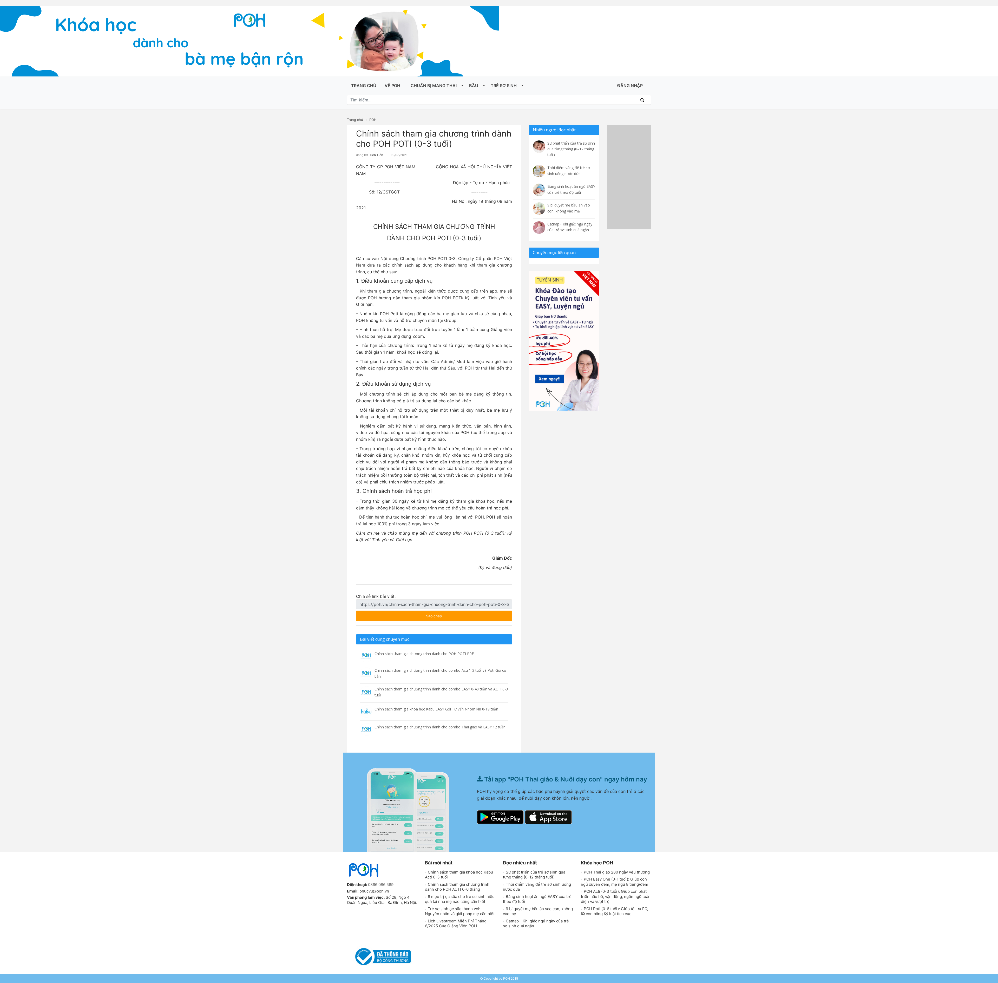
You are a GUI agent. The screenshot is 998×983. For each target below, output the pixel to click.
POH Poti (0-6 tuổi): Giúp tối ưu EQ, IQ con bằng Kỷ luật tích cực (614, 911)
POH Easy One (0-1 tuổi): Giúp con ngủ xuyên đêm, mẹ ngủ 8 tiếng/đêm (614, 882)
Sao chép (449, 614)
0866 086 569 (380, 884)
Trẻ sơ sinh (504, 85)
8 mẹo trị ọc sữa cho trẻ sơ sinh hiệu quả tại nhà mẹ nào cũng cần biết (460, 899)
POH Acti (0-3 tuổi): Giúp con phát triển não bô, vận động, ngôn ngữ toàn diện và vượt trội (616, 896)
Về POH (392, 85)
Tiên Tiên (376, 155)
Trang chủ (363, 85)
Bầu (473, 85)
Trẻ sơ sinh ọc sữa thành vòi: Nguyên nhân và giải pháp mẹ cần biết (460, 911)
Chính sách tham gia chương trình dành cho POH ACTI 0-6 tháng (457, 887)
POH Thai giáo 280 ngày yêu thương (616, 872)
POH (373, 120)
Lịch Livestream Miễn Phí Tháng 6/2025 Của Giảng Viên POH (456, 924)
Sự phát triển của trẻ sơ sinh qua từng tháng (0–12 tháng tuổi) (534, 875)
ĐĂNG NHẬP (630, 85)
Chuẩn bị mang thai (434, 85)
